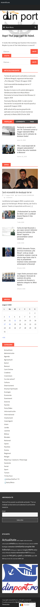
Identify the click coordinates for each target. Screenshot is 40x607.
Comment (9, 197)
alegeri (21, 540)
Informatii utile (10, 411)
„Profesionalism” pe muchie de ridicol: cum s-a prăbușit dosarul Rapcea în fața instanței (26, 215)
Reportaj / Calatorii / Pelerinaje (15, 460)
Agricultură (8, 360)
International (9, 414)
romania (28, 555)
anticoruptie (5, 543)
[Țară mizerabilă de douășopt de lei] (20, 179)
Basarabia (21, 543)
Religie (6, 457)
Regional (7, 453)
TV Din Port (8, 476)
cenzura (31, 543)
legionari (19, 550)
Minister (8, 552)
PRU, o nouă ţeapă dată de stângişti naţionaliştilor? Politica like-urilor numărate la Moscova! (26, 149)
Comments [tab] (20, 121)
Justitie (7, 431)
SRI (36, 556)
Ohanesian (32, 552)
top (6, 558)
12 (15, 320)
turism (8, 558)
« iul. (3, 337)
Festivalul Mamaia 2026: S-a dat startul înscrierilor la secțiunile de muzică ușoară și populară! (20, 103)
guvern (15, 550)
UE (11, 558)
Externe (7, 402)
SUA (3, 559)
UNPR (19, 558)
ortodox (4, 556)
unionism (15, 558)
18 (10, 324)
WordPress (19, 602)
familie (11, 550)
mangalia (25, 550)
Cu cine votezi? (9, 379)
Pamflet (7, 447)
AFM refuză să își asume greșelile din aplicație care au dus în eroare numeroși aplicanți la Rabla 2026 (18, 111)
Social (6, 466)
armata (12, 543)
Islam (6, 424)
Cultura (7, 382)
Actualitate (8, 350)
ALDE (18, 540)
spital (33, 556)
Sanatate (7, 463)
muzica (13, 553)
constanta (19, 546)
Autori (6, 363)
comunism (11, 547)
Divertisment (9, 385)
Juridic (6, 427)
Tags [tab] (32, 121)
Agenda (7, 356)
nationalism (20, 552)
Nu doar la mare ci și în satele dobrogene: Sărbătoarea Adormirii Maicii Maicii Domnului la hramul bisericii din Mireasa (19, 92)
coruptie (28, 546)
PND (10, 556)
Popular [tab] (8, 121)
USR (22, 558)
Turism (6, 473)
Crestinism (8, 376)
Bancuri (7, 366)
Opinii (6, 444)
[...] (32, 206)
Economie (8, 395)
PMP (8, 556)
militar (35, 550)
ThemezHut (5, 604)
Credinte (7, 372)
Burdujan (27, 543)
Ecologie (7, 392)
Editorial (6, 549)
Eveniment (8, 398)
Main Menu (10, 27)
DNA (33, 547)
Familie (6, 405)
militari (4, 552)
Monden (7, 437)
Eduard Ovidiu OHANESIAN (25, 195)
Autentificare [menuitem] (5, 2)
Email (3, 511)
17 (5, 324)
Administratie (9, 353)
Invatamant (8, 418)
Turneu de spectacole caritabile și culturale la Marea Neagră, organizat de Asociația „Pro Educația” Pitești (19, 78)
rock (23, 556)
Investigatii (8, 421)
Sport (6, 469)
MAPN (30, 550)
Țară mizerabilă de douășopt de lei (16, 84)
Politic (6, 450)
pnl (14, 555)
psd (20, 555)
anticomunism (28, 540)
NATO (27, 552)
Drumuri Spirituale (11, 389)
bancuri (17, 543)
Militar (6, 434)
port (17, 556)
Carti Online (8, 369)
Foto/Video (8, 408)
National (7, 440)
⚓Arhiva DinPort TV (11, 479)
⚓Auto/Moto (9, 482)
